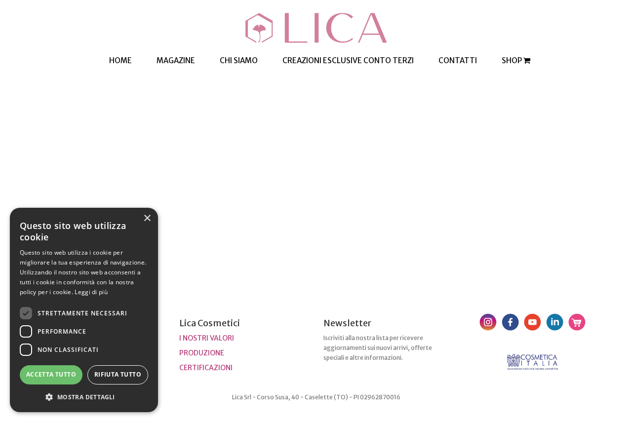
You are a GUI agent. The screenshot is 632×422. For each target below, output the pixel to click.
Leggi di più (91, 292)
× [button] (147, 218)
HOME (120, 60)
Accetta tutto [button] (51, 374)
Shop (512, 60)
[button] (84, 396)
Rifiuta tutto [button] (117, 374)
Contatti (457, 60)
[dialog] (84, 310)
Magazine (176, 60)
